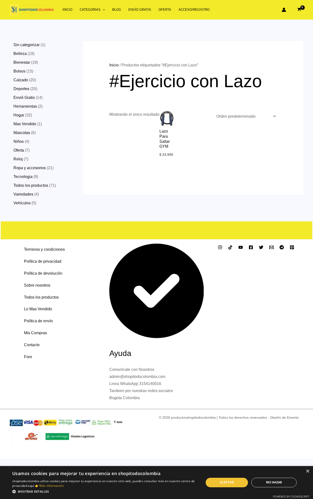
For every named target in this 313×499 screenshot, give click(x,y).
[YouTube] (240, 247)
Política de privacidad (42, 261)
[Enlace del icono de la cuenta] (284, 10)
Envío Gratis (139, 9)
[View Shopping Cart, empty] (299, 10)
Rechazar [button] (274, 482)
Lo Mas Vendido (38, 309)
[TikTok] (230, 247)
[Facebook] (251, 247)
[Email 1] (271, 247)
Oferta (164, 9)
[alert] (156, 482)
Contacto (32, 345)
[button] (103, 10)
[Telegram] (281, 247)
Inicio (67, 9)
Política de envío (38, 321)
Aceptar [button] (227, 482)
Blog (116, 9)
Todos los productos (41, 297)
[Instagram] (220, 247)
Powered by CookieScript (291, 496)
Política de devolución (43, 273)
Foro (28, 357)
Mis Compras (35, 333)
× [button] (307, 471)
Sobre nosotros (37, 285)
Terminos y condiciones (44, 249)
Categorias (90, 9)
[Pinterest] (292, 247)
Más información (51, 486)
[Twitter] (261, 247)
